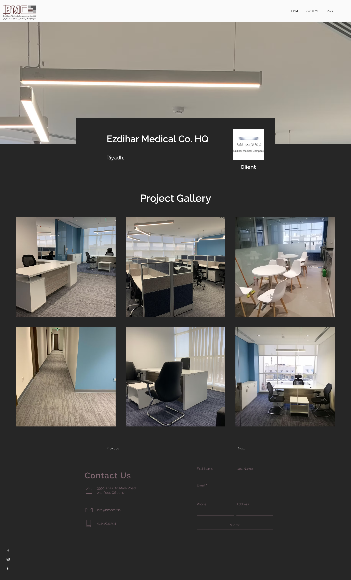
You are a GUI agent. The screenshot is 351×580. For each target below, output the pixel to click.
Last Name (244, 468)
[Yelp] (8, 568)
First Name (205, 468)
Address (242, 504)
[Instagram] (8, 559)
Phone (201, 504)
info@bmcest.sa (109, 510)
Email (201, 485)
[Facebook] (8, 550)
